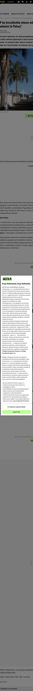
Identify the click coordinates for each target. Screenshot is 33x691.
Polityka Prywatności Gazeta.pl (11, 351)
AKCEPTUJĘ (16, 412)
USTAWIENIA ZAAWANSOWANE (16, 407)
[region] (16, 345)
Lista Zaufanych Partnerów (21, 401)
